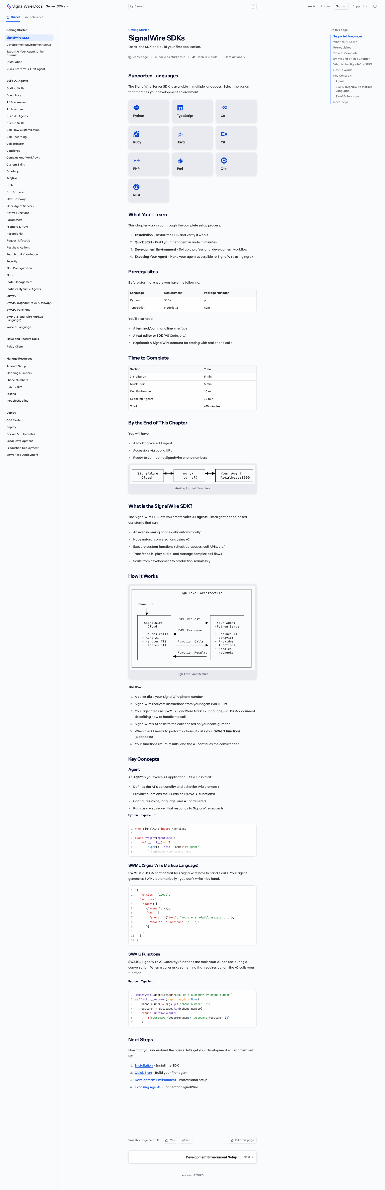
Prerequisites (342, 47)
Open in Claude (207, 57)
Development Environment (155, 1080)
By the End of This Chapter (351, 59)
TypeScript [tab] (148, 815)
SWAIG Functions (347, 96)
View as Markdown (172, 57)
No (188, 1140)
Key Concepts (342, 75)
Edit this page (244, 1140)
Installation (144, 1065)
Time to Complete (345, 53)
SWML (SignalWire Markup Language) (354, 89)
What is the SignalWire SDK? (352, 64)
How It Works (342, 70)
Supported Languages (347, 36)
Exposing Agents (148, 1087)
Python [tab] (133, 815)
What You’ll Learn (345, 42)
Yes (172, 1140)
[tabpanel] (192, 840)
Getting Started (138, 30)
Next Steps (340, 102)
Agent (340, 81)
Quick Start (143, 1073)
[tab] (13, 17)
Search (194, 6)
